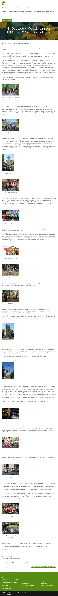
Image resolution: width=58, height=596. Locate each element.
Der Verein (41, 16)
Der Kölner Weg (25, 581)
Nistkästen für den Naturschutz (28, 585)
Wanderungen (13, 16)
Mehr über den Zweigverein (27, 578)
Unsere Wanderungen (26, 579)
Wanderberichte (26, 43)
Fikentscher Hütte (25, 583)
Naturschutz (28, 16)
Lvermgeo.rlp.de (44, 583)
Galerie (35, 16)
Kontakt (48, 16)
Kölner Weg (21, 16)
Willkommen (5, 16)
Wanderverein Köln (18, 43)
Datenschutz (9, 588)
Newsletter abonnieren (7, 20)
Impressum (4, 588)
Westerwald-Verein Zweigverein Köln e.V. (18, 8)
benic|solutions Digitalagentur (47, 585)
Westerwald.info (44, 579)
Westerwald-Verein (44, 578)
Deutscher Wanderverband (46, 581)
